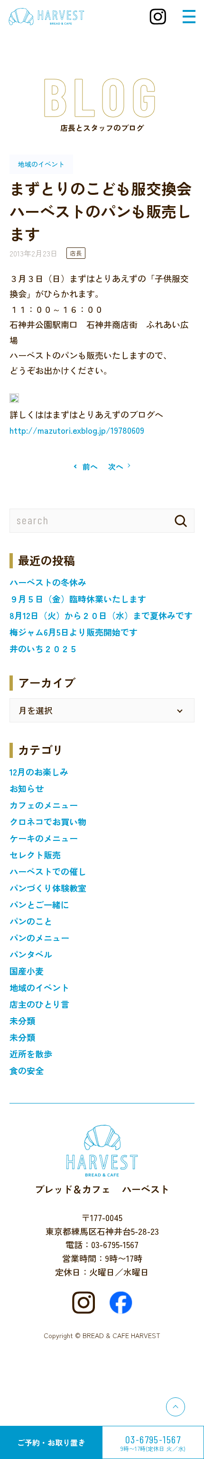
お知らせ (26, 788)
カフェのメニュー (43, 805)
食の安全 (26, 1070)
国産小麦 (26, 971)
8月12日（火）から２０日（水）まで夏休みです (101, 615)
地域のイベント (39, 987)
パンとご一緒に (39, 904)
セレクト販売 (35, 854)
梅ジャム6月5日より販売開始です (73, 632)
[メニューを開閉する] (189, 16)
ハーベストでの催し (47, 871)
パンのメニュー (39, 937)
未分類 (22, 1020)
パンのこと (30, 921)
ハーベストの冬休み (47, 582)
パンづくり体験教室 (47, 888)
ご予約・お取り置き (51, 1442)
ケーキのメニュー (43, 838)
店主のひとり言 (39, 1004)
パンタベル (30, 954)
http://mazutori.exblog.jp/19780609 (76, 430)
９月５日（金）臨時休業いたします (77, 599)
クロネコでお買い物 (47, 821)
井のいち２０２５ (43, 648)
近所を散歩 (30, 1054)
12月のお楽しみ (38, 772)
